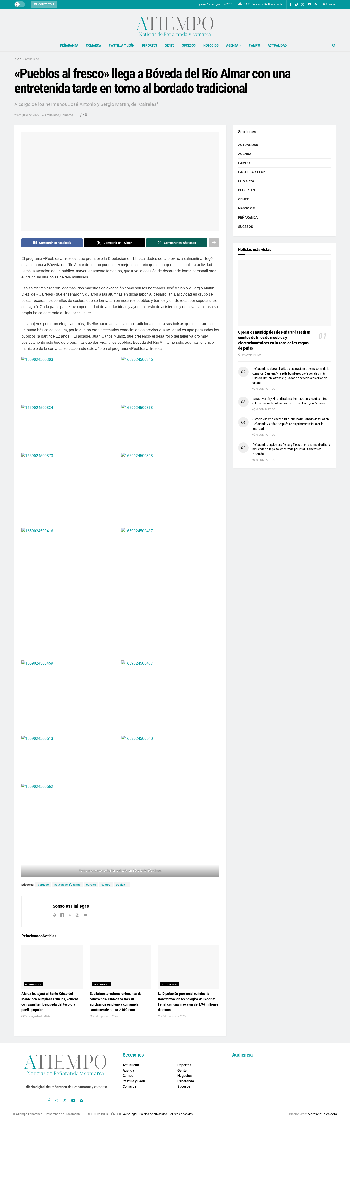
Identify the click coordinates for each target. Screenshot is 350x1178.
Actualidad (277, 45)
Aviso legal (130, 1114)
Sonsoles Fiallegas (71, 906)
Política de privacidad (153, 1114)
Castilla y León (121, 45)
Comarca (93, 45)
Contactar (46, 4)
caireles (91, 884)
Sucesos (189, 45)
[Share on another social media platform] (214, 242)
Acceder (330, 4)
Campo (254, 45)
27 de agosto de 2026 (37, 1016)
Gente (169, 45)
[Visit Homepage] (175, 24)
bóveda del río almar (67, 884)
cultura (105, 884)
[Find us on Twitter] (302, 4)
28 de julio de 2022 (26, 115)
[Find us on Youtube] (309, 4)
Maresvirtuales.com (322, 1114)
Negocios (211, 45)
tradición (121, 884)
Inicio (17, 59)
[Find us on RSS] (315, 4)
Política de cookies (181, 1114)
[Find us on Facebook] (290, 4)
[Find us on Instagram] (296, 4)
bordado (43, 884)
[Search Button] (334, 45)
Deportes (149, 45)
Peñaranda (69, 45)
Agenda (232, 45)
